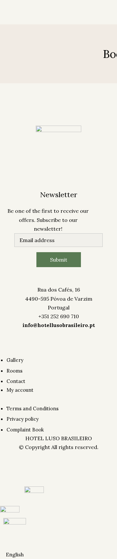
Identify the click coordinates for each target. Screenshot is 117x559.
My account (14, 63)
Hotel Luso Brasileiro (45, 35)
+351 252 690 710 (58, 316)
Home (7, 20)
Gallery (44, 20)
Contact (64, 20)
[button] (58, 554)
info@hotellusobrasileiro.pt (58, 325)
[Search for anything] (73, 84)
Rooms (25, 20)
